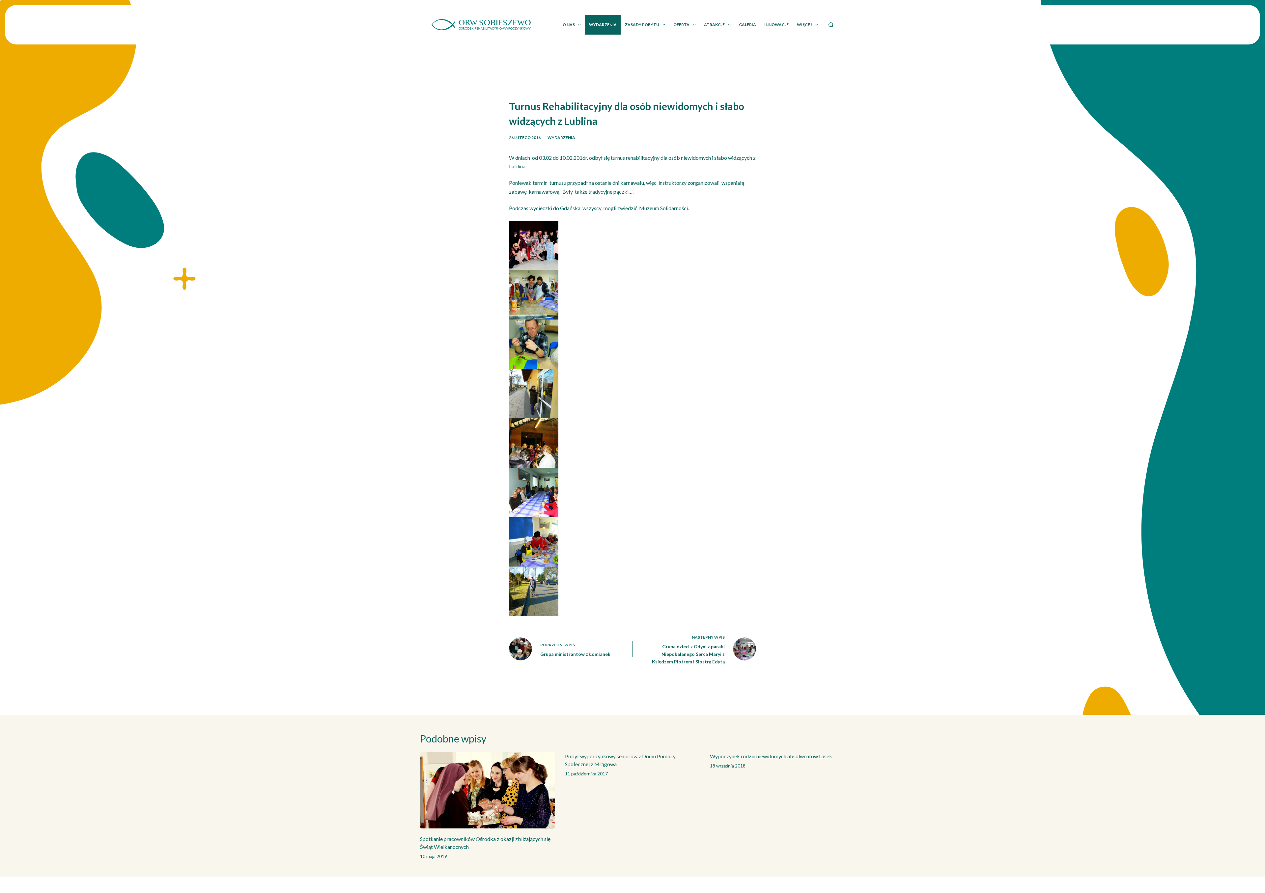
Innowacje (776, 24)
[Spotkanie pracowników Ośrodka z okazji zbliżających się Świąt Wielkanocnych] (487, 790)
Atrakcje (714, 24)
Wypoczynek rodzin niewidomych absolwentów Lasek (771, 756)
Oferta (681, 24)
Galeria (747, 24)
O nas (569, 24)
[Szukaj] (831, 24)
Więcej (804, 24)
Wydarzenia (603, 24)
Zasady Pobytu (642, 24)
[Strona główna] (481, 25)
